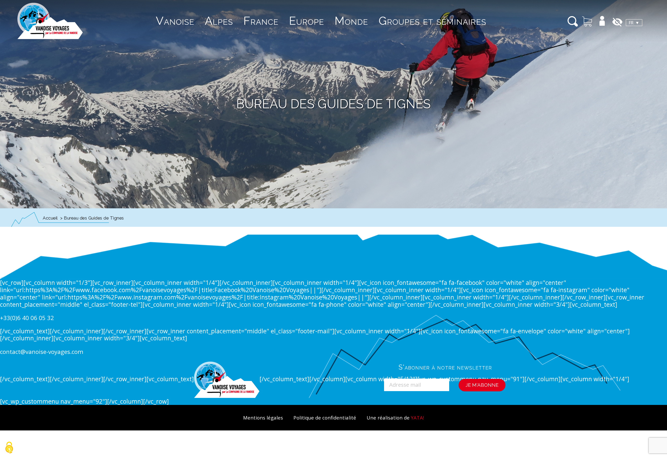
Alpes (219, 20)
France (261, 20)
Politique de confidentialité (324, 417)
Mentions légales (263, 417)
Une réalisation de (395, 417)
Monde (351, 20)
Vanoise (175, 20)
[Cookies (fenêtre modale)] (9, 448)
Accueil (50, 218)
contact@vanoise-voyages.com (41, 352)
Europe (306, 20)
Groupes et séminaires (432, 20)
